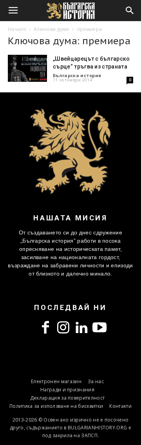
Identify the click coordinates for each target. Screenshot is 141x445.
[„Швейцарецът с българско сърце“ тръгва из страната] (27, 68)
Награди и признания (67, 389)
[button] (130, 10)
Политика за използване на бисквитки (56, 406)
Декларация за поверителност (67, 398)
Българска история (77, 75)
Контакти (120, 406)
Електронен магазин (56, 381)
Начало (17, 29)
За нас (96, 381)
